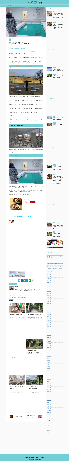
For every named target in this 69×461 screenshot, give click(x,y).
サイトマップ (10, 5)
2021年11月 (49, 356)
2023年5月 (49, 322)
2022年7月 (49, 339)
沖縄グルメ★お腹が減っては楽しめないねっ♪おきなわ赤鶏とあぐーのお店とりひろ (55, 260)
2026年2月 (49, 274)
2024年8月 (49, 291)
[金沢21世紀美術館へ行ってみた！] (27, 280)
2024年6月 (49, 295)
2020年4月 (49, 395)
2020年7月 (49, 389)
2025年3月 (49, 282)
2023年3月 (49, 326)
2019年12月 (49, 404)
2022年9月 (49, 335)
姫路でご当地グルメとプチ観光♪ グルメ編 (54, 266)
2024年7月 (49, 293)
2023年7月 (49, 318)
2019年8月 (49, 412)
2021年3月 (49, 372)
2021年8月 (49, 362)
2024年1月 (49, 305)
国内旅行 (18, 297)
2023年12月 (49, 307)
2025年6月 (49, 278)
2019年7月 (49, 414)
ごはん (11, 297)
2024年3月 (49, 301)
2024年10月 (49, 286)
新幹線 (21, 297)
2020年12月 (49, 379)
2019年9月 (49, 410)
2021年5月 (49, 368)
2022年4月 (49, 345)
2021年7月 (49, 364)
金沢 (25, 297)
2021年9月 (49, 360)
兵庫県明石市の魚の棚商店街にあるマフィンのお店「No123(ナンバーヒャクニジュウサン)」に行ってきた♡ (58, 16)
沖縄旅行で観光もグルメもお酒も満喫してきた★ (55, 264)
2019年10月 (49, 408)
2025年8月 (49, 276)
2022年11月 (49, 330)
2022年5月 (49, 343)
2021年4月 (49, 370)
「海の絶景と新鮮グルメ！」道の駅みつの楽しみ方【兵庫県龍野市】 (58, 235)
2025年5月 (49, 280)
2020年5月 (49, 393)
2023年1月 (49, 328)
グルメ (13, 297)
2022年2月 (49, 349)
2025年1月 (49, 284)
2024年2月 (49, 303)
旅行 (23, 297)
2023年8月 (49, 316)
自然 (10, 295)
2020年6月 (49, 391)
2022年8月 (49, 337)
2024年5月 (49, 297)
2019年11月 (49, 406)
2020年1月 (49, 402)
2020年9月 (49, 385)
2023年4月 (49, 324)
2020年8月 (49, 387)
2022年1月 (49, 351)
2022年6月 (49, 341)
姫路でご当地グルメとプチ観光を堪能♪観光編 (54, 268)
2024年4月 (49, 299)
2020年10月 (49, 383)
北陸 (15, 297)
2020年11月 (49, 381)
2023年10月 (49, 312)
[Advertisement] (26, 242)
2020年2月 (49, 400)
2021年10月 (49, 358)
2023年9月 (49, 314)
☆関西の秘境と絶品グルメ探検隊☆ (34, 3)
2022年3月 (49, 347)
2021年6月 (49, 366)
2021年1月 (49, 377)
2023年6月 (49, 320)
